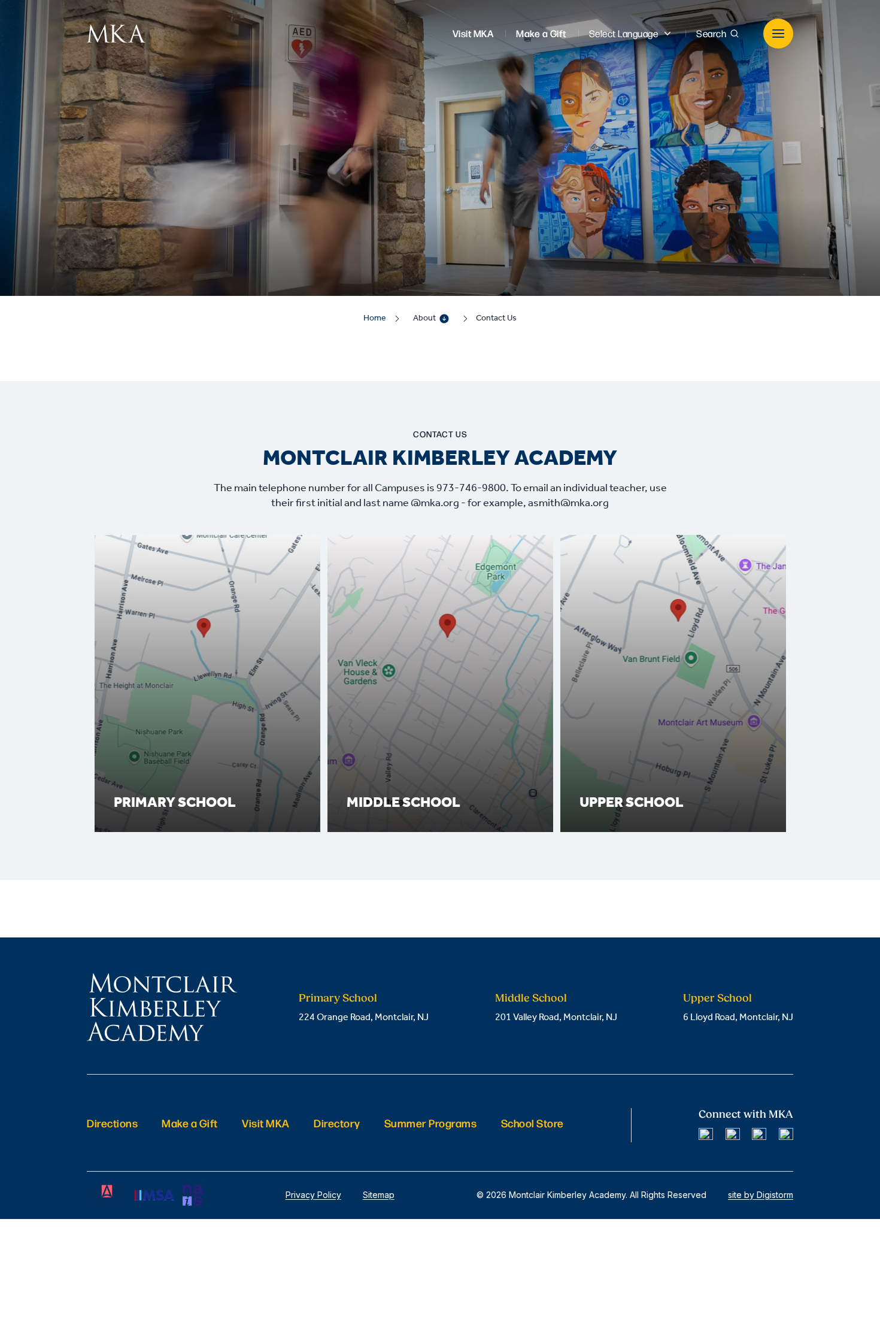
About (424, 318)
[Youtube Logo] (786, 1135)
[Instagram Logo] (733, 1135)
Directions (112, 1123)
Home (374, 318)
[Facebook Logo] (706, 1135)
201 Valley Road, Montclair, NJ (556, 1017)
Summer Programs (430, 1123)
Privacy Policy (313, 1195)
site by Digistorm (760, 1195)
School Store (532, 1123)
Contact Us (496, 318)
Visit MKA (266, 1123)
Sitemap (379, 1195)
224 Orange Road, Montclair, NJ (364, 1017)
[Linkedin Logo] (759, 1135)
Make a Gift (190, 1123)
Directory (337, 1123)
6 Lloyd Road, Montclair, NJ (738, 1017)
